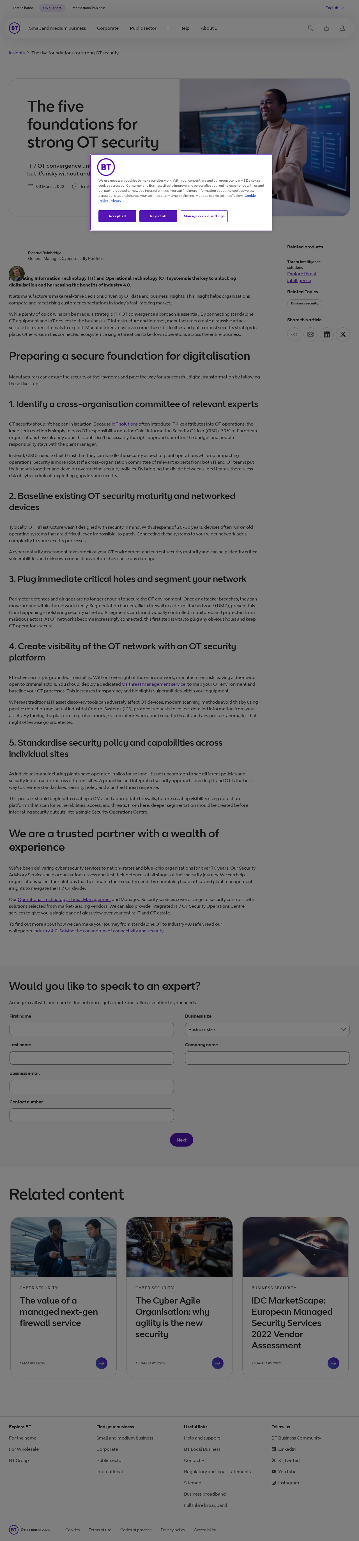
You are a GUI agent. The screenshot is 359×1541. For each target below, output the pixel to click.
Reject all (158, 216)
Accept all (117, 216)
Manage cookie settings (204, 216)
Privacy (115, 200)
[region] (181, 192)
